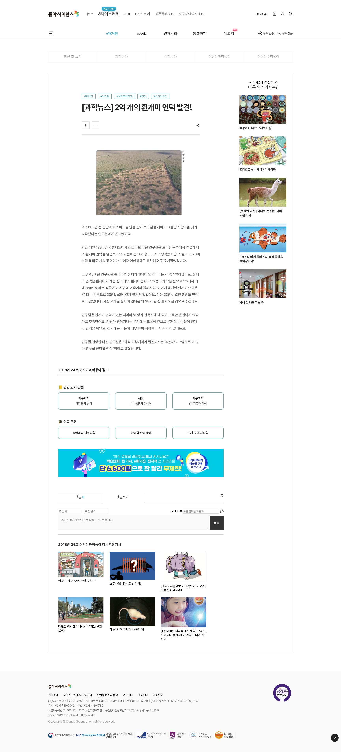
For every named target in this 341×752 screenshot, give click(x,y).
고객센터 (143, 695)
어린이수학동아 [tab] (268, 56)
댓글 (80, 497)
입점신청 (158, 695)
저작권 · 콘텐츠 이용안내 (77, 695)
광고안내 (128, 695)
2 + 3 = (177, 511)
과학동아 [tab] (121, 56)
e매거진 (112, 33)
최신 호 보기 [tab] (73, 56)
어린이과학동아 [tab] (219, 56)
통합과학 (200, 33)
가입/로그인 (262, 13)
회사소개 (53, 695)
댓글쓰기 (123, 497)
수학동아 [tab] (170, 56)
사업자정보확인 (93, 710)
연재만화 (170, 33)
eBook (141, 33)
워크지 (229, 33)
